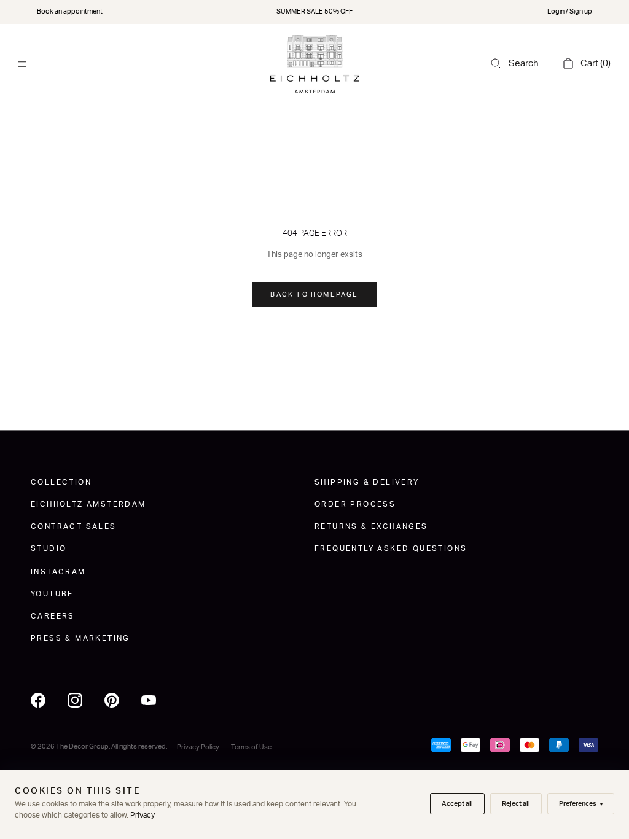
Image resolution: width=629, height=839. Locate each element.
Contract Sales (74, 526)
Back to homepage (314, 294)
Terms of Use (251, 747)
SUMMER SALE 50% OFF (314, 11)
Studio (48, 548)
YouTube (52, 594)
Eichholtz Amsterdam (88, 504)
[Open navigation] (22, 64)
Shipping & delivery (367, 482)
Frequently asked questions (390, 548)
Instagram (58, 572)
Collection (61, 482)
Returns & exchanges (371, 526)
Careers (53, 616)
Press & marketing (80, 638)
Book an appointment (70, 11)
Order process (355, 504)
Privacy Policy (198, 747)
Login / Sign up (569, 11)
